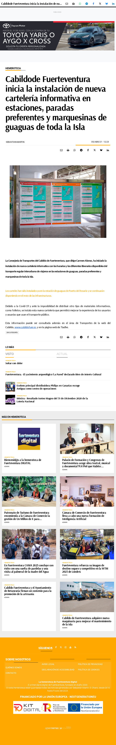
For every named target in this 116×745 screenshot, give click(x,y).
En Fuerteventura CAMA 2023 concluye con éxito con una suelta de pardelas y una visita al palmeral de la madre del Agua (28, 568)
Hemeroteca (13, 68)
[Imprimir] (73, 3)
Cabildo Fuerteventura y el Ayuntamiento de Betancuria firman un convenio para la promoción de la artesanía (28, 591)
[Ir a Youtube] (70, 647)
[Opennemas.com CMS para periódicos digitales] (58, 728)
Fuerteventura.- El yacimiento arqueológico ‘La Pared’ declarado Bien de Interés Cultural (53, 374)
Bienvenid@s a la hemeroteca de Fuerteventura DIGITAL (22, 461)
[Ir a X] (60, 647)
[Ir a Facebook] (55, 647)
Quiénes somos (13, 667)
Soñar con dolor (13, 363)
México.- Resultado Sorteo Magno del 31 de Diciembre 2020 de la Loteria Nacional (52, 400)
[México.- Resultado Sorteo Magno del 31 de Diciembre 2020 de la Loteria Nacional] (10, 399)
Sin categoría (12, 332)
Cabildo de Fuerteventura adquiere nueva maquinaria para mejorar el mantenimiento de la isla (86, 621)
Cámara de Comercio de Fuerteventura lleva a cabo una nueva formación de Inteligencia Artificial (84, 516)
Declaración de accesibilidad (58, 669)
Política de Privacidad (90, 664)
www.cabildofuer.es (25, 327)
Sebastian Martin (15, 142)
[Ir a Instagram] (65, 647)
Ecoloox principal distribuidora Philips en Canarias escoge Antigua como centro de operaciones (48, 387)
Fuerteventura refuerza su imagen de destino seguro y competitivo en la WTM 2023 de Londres (85, 568)
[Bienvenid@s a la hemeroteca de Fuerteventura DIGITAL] (29, 439)
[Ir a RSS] (75, 647)
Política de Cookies (88, 669)
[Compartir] (80, 3)
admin (6, 466)
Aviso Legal (48, 664)
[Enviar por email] (66, 3)
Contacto (10, 673)
